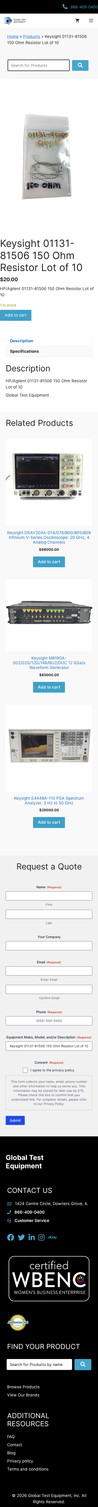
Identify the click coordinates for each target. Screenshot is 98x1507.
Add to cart (16, 315)
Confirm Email (49, 998)
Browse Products (23, 1386)
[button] (80, 65)
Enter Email (49, 979)
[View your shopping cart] (77, 21)
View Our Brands (23, 1395)
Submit (15, 1120)
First (49, 904)
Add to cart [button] (49, 561)
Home (13, 36)
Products (31, 36)
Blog (11, 1453)
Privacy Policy (54, 1104)
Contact (14, 1444)
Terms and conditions (28, 1469)
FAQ (11, 1436)
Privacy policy (20, 1461)
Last (49, 923)
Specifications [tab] (24, 351)
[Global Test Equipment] (13, 21)
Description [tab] (21, 340)
